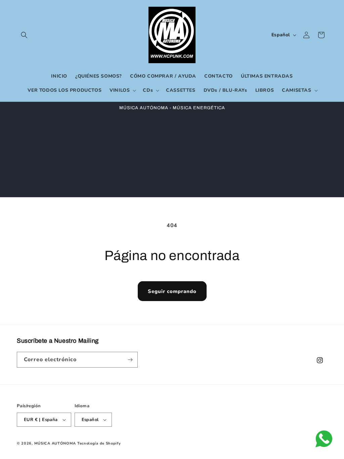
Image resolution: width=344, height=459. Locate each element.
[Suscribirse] (130, 360)
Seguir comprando (172, 291)
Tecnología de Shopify (99, 443)
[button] (24, 35)
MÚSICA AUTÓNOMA (55, 443)
